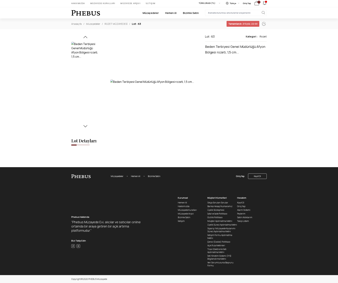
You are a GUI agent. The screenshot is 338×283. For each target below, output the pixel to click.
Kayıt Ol (257, 176)
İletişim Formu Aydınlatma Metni (219, 237)
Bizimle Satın (191, 13)
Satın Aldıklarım (244, 217)
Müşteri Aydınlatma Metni (219, 221)
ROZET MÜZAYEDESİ (116, 23)
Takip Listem (243, 221)
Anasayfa (76, 23)
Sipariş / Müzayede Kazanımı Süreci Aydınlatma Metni (221, 230)
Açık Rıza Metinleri (216, 245)
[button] (85, 38)
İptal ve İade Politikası (217, 213)
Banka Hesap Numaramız (219, 206)
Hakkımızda (78, 3)
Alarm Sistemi (243, 209)
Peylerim (241, 213)
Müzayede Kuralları (102, 3)
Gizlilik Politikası (215, 217)
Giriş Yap (247, 3)
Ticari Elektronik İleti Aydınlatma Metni (216, 251)
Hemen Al (171, 13)
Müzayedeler (151, 13)
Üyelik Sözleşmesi (215, 209)
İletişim (150, 3)
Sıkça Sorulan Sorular (217, 202)
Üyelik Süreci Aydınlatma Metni (222, 224)
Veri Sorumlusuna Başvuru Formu (220, 264)
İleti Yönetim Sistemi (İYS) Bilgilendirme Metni (219, 257)
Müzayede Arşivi (130, 3)
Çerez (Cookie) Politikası (218, 241)
